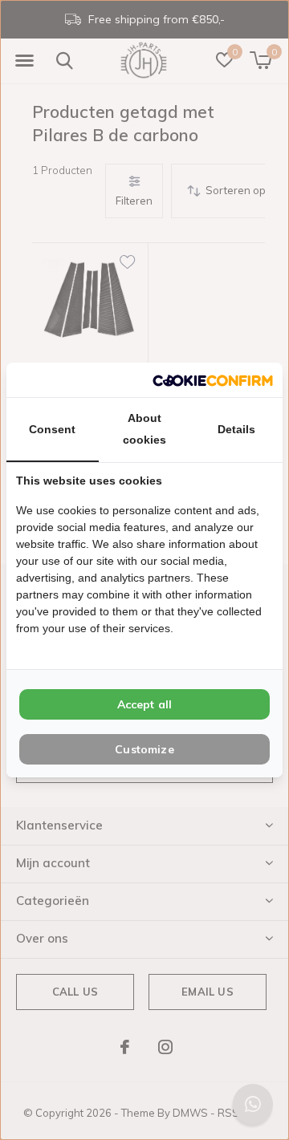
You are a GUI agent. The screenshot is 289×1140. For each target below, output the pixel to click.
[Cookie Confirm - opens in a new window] (213, 379)
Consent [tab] (52, 429)
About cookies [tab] (144, 429)
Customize (144, 749)
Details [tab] (236, 429)
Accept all (145, 704)
